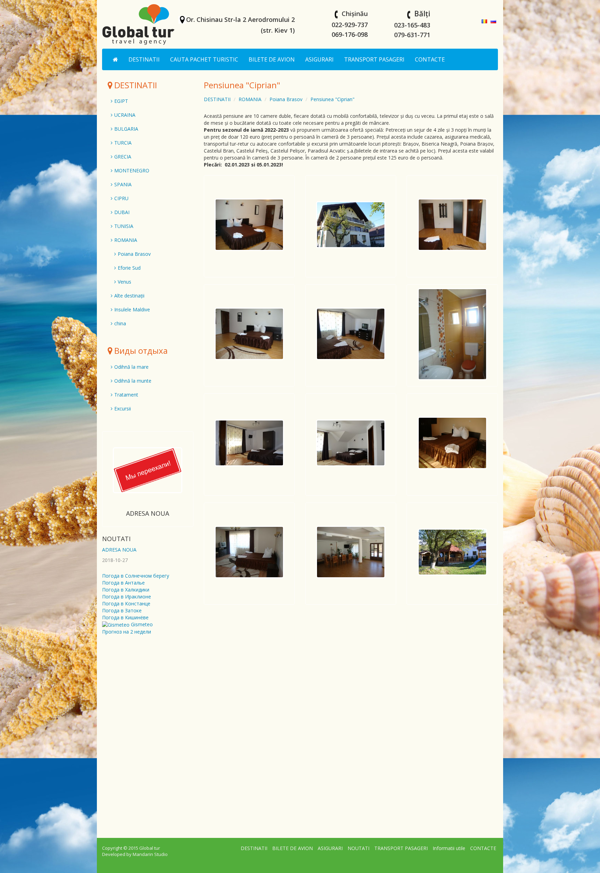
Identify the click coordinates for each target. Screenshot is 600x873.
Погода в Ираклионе (126, 596)
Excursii (122, 408)
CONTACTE (430, 59)
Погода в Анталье (123, 582)
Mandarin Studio (150, 854)
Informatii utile (449, 848)
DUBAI (122, 212)
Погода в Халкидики (125, 589)
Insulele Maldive (132, 309)
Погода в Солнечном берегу (135, 575)
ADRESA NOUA (147, 513)
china (120, 323)
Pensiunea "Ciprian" (332, 99)
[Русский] (493, 20)
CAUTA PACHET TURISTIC (204, 59)
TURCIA (123, 142)
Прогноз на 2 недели (126, 631)
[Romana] (484, 20)
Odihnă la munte (132, 380)
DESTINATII (144, 59)
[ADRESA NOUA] (147, 470)
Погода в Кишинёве (125, 617)
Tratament (126, 394)
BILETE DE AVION (272, 59)
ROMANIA (250, 99)
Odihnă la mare (131, 367)
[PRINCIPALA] (115, 59)
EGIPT (121, 101)
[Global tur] (138, 24)
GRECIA (122, 156)
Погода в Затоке (122, 610)
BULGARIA (126, 128)
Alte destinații (129, 295)
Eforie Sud (129, 267)
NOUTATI (116, 539)
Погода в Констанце (126, 603)
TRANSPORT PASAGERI (374, 59)
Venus (124, 281)
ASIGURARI (319, 59)
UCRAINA (124, 115)
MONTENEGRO (131, 170)
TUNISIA (123, 226)
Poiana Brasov (285, 99)
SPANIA (123, 184)
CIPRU (121, 198)
